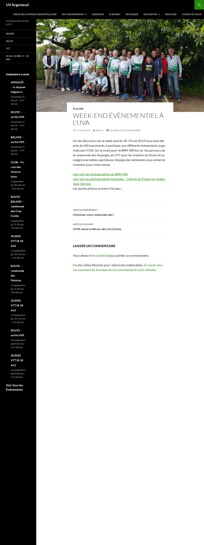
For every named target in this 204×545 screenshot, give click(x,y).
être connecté (98, 255)
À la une (78, 108)
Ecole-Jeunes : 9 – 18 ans (17, 58)
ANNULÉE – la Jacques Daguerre (18, 87)
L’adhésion (98, 14)
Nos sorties (150, 14)
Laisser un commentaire (125, 130)
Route (9, 41)
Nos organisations (73, 14)
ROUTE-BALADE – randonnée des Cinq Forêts (17, 206)
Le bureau (114, 14)
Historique (132, 14)
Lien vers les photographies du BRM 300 (100, 174)
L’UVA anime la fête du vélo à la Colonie (97, 227)
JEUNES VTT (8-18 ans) (17, 240)
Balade (10, 33)
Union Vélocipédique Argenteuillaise (35, 14)
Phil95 (100, 130)
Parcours (171, 14)
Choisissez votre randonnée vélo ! (93, 212)
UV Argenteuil (17, 5)
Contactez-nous (191, 14)
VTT (8, 48)
